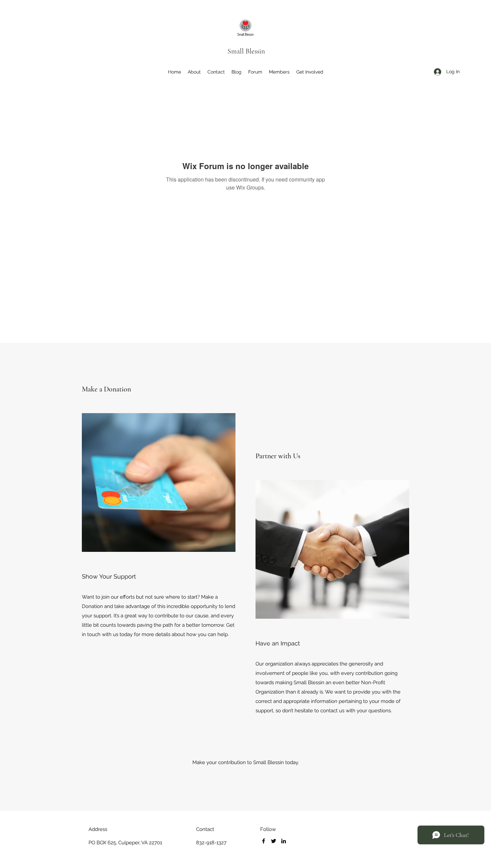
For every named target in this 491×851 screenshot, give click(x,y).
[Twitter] (273, 841)
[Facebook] (263, 841)
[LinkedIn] (283, 841)
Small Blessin (246, 51)
